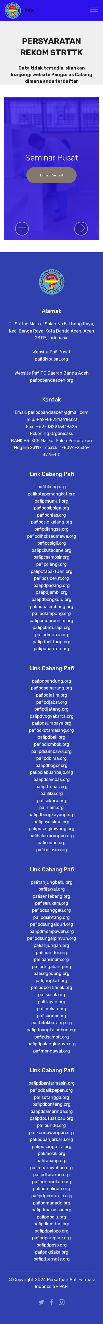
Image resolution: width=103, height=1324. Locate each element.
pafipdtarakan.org (51, 1174)
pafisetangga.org (51, 1097)
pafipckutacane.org (51, 550)
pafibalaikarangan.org (51, 835)
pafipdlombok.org (51, 744)
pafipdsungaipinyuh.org (51, 938)
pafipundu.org (51, 1125)
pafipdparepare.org (51, 1237)
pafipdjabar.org (51, 702)
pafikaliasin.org (51, 849)
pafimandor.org (51, 952)
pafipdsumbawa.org (51, 751)
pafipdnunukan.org (51, 1181)
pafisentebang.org (51, 896)
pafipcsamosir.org (51, 557)
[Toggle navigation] (94, 9)
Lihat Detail (51, 175)
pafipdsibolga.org (51, 508)
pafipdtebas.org (51, 786)
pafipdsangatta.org (51, 1146)
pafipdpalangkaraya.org (51, 1043)
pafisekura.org (51, 800)
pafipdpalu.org (51, 1217)
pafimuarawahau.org (51, 1167)
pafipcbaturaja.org (52, 627)
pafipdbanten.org (51, 648)
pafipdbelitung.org (52, 641)
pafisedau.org (52, 842)
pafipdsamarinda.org (51, 1111)
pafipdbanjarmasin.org (52, 1083)
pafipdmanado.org (51, 1203)
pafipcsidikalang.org (51, 522)
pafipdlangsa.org (51, 529)
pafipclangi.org (51, 564)
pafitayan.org (51, 1001)
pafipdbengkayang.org (52, 814)
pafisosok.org (51, 994)
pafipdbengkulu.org (51, 599)
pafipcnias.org (51, 515)
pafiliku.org (51, 793)
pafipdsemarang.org (51, 688)
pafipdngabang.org (51, 966)
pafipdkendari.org (51, 1223)
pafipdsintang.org (51, 917)
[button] (22, 229)
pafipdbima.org (51, 758)
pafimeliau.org (51, 1008)
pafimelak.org (51, 1153)
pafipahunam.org (51, 959)
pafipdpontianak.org (51, 987)
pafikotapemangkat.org (52, 494)
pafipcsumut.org (51, 501)
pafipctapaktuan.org (52, 571)
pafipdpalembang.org (51, 606)
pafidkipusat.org (51, 359)
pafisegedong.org (51, 973)
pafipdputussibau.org (51, 1118)
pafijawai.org (51, 889)
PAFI (30, 10)
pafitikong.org (51, 486)
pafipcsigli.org (51, 543)
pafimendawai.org (51, 1051)
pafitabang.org (52, 1160)
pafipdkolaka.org (51, 1252)
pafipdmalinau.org (51, 1188)
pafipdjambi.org (52, 592)
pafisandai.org (51, 1015)
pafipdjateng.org (51, 709)
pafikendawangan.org (51, 1132)
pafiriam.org (51, 807)
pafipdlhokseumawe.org (51, 536)
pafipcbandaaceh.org (51, 380)
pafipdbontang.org (51, 1104)
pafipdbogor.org (51, 765)
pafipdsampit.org (51, 1037)
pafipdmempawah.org (51, 931)
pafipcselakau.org (51, 821)
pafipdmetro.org (51, 634)
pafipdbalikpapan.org (51, 1090)
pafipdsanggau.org (51, 910)
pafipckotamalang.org (51, 730)
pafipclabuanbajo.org (51, 772)
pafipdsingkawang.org (51, 828)
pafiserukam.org (51, 903)
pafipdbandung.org (51, 681)
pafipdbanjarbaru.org (51, 1139)
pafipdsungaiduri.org (51, 924)
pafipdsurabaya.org (51, 723)
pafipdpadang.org (52, 585)
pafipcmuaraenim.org (51, 620)
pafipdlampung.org (51, 613)
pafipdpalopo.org (52, 1231)
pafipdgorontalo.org (51, 1195)
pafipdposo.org (52, 1245)
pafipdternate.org (52, 1259)
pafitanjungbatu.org (52, 882)
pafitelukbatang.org (51, 1022)
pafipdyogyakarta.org (52, 716)
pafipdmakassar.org (51, 1209)
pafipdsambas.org (52, 779)
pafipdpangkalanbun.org (52, 1029)
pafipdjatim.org (51, 695)
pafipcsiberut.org (51, 578)
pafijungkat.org (51, 980)
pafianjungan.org (51, 945)
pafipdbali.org (51, 737)
